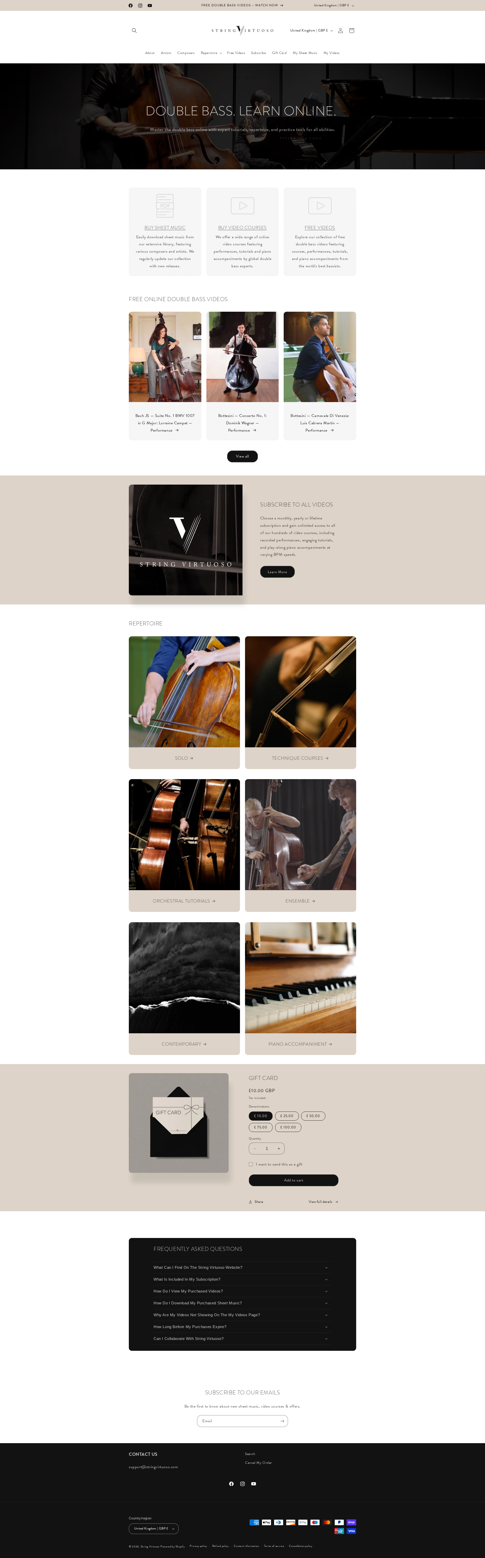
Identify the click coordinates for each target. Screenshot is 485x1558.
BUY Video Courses (242, 227)
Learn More (277, 572)
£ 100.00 (288, 1127)
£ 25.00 (287, 1116)
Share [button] (259, 1201)
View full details (320, 1201)
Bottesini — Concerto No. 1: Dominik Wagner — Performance (242, 423)
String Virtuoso (150, 1546)
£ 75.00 (260, 1127)
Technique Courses (297, 758)
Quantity (255, 1138)
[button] (134, 30)
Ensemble (297, 901)
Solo (181, 758)
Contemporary (181, 1044)
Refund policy (220, 1546)
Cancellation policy (300, 1546)
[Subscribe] (282, 1421)
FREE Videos (320, 227)
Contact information (246, 1546)
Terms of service (274, 1546)
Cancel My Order (258, 1462)
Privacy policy (198, 1546)
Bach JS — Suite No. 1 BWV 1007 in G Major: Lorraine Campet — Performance (165, 423)
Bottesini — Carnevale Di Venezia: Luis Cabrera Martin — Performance (319, 423)
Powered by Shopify (172, 1546)
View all (242, 456)
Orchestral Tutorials (181, 901)
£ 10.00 (260, 1116)
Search (250, 1454)
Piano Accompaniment (298, 1044)
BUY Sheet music (164, 227)
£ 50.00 (313, 1116)
